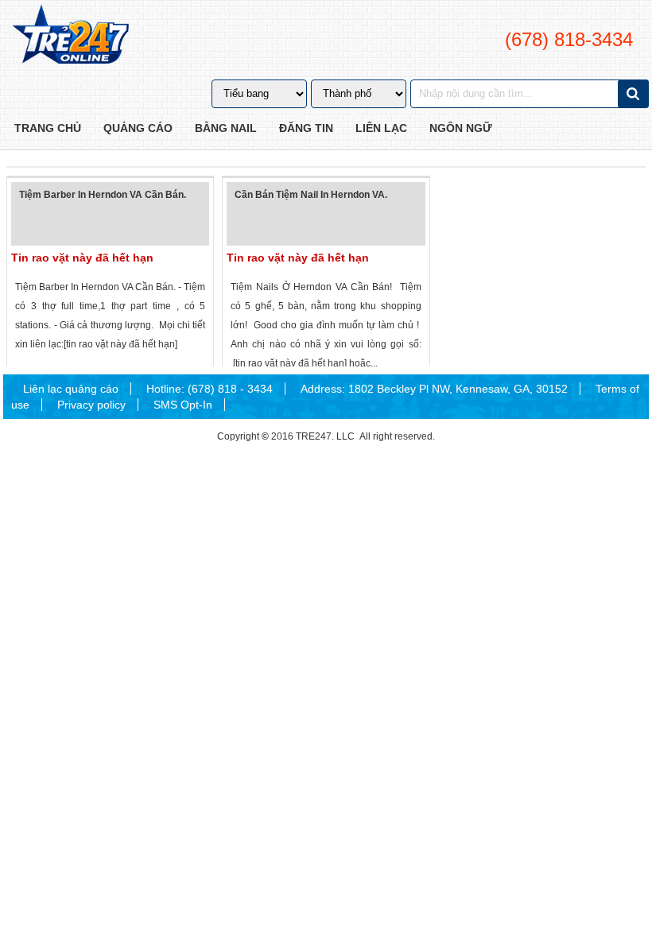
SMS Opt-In (182, 404)
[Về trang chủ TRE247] (69, 36)
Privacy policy (91, 404)
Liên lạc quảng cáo (70, 388)
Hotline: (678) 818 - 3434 (209, 388)
